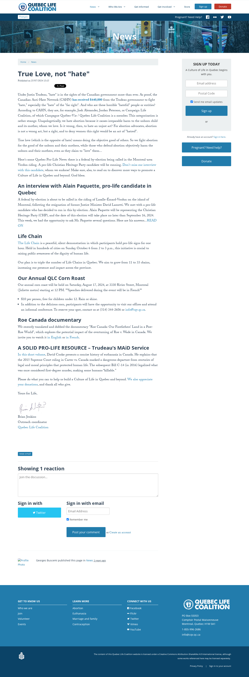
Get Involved (165, 6)
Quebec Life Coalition (33, 428)
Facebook (135, 608)
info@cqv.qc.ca (191, 634)
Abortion (78, 608)
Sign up (203, 6)
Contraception (81, 624)
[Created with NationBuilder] (21, 656)
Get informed (141, 6)
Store (187, 6)
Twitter (41, 513)
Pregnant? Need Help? (188, 17)
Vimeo (134, 624)
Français (23, 16)
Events (22, 624)
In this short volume (31, 355)
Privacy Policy (196, 666)
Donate (223, 6)
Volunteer (24, 618)
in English (54, 338)
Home (23, 62)
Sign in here (219, 136)
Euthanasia (79, 613)
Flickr (133, 613)
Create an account (120, 532)
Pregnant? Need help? (207, 148)
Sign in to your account (220, 666)
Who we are (25, 608)
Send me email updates (208, 102)
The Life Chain (28, 243)
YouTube (135, 629)
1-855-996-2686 (191, 629)
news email (25, 453)
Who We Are (115, 6)
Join (20, 613)
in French (72, 338)
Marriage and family (85, 618)
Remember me (78, 519)
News (93, 6)
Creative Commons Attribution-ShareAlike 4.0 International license (190, 654)
